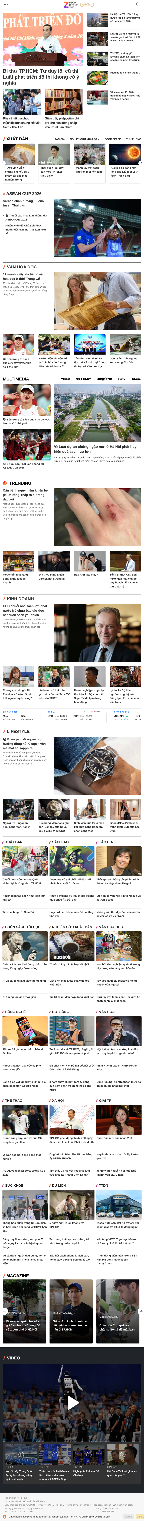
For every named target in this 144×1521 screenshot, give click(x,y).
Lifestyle (18, 731)
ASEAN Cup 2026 (24, 193)
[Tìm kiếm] (138, 4)
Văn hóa (106, 1012)
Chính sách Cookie (92, 1516)
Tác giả (106, 842)
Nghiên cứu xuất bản (72, 927)
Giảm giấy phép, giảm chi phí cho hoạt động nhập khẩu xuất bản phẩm (62, 123)
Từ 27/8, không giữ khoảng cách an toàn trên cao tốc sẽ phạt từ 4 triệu (125, 56)
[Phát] (72, 1403)
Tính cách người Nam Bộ (18, 912)
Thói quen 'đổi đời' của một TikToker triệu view (52, 171)
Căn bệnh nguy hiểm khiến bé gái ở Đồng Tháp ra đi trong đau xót (25, 495)
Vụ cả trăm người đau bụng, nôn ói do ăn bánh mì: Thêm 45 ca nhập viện (24, 1259)
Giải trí (105, 1101)
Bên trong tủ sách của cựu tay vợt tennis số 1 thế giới (17, 363)
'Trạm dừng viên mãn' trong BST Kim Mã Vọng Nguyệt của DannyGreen (116, 1259)
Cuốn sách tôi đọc (22, 927)
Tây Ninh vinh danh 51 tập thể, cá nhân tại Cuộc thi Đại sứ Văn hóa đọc (89, 362)
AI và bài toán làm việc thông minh (24, 980)
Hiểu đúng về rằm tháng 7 (125, 72)
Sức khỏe (14, 1186)
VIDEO (13, 1358)
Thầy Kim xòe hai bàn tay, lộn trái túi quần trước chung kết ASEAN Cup (54, 1475)
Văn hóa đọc (22, 267)
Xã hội (58, 1101)
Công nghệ (15, 1012)
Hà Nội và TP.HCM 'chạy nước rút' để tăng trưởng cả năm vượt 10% (125, 17)
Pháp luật (112, 1467)
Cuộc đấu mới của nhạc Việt (114, 1138)
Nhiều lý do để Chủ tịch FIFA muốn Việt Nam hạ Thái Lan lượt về (25, 229)
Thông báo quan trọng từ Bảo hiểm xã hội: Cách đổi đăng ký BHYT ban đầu (24, 1227)
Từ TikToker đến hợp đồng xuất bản (72, 997)
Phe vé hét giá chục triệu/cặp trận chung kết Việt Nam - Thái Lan (21, 123)
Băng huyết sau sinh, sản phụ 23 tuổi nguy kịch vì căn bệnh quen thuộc (22, 1243)
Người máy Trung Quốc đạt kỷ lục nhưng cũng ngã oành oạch (19, 1475)
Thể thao (13, 1101)
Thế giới (9, 1467)
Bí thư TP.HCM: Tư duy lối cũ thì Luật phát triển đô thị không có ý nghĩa (41, 76)
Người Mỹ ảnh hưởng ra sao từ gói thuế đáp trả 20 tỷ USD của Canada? (125, 37)
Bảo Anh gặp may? (86, 574)
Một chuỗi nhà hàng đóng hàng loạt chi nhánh (15, 578)
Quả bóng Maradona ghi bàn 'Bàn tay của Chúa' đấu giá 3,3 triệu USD (53, 827)
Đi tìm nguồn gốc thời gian (19, 997)
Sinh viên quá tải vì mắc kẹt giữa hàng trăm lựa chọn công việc (89, 827)
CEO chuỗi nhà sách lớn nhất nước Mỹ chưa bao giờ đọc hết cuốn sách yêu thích (25, 610)
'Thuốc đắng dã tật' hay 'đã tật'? (69, 964)
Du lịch (59, 1186)
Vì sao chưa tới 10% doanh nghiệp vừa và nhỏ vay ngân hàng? (125, 95)
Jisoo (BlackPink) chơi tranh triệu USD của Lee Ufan (125, 827)
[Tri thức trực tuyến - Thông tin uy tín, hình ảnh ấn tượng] (79, 4)
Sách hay (60, 842)
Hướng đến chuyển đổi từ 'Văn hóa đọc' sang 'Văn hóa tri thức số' (52, 362)
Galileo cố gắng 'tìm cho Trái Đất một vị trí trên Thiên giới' (125, 171)
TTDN (103, 1186)
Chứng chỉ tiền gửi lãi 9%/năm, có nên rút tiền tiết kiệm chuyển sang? (17, 694)
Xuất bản (17, 139)
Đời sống (60, 1012)
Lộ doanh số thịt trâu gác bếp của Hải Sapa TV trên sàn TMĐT (54, 694)
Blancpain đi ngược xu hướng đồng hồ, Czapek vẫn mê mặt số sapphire (24, 744)
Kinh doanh (20, 599)
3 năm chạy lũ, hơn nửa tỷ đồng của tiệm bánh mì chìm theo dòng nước (70, 1086)
